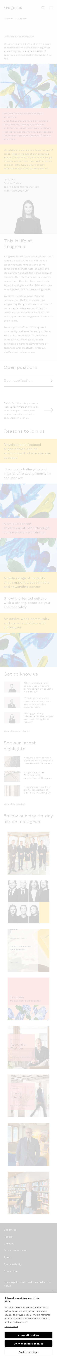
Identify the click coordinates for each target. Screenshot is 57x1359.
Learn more (11, 1326)
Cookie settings (28, 1352)
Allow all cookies (28, 1335)
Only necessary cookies (28, 1343)
